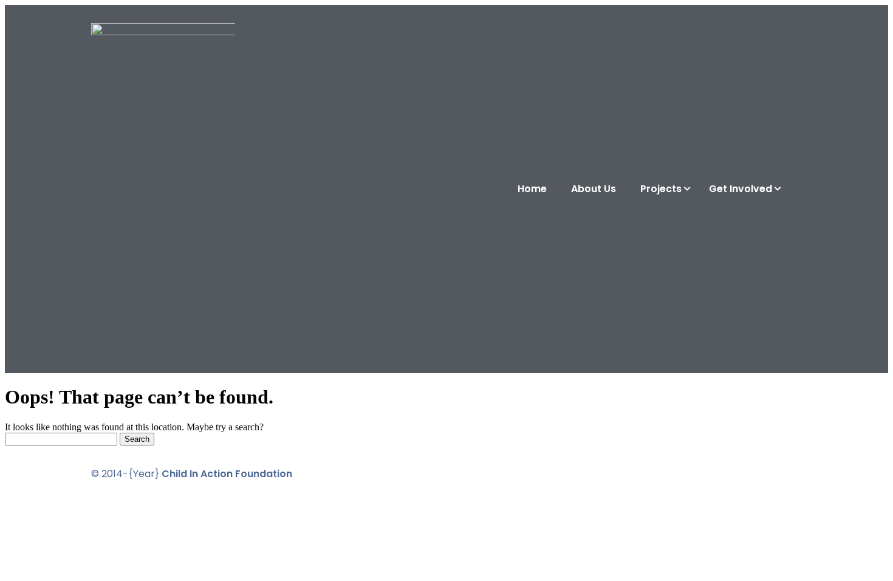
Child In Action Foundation (227, 474)
